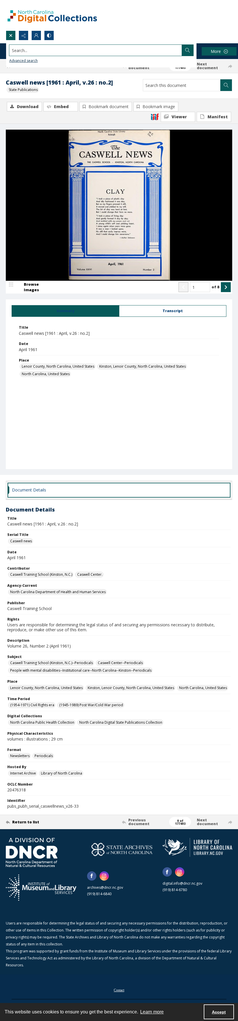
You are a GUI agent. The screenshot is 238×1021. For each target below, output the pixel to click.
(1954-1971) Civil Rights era (32, 704)
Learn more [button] (152, 1011)
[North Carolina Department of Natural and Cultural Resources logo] (31, 852)
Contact (119, 990)
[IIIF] (154, 116)
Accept (219, 1012)
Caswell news (21, 541)
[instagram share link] (104, 876)
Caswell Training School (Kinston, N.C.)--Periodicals (51, 662)
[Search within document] (226, 85)
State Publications (23, 89)
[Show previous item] (183, 287)
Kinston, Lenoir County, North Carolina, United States (142, 366)
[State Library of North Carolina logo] (197, 847)
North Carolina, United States (46, 373)
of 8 (215, 286)
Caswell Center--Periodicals (120, 662)
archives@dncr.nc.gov (105, 887)
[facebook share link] (91, 876)
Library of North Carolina (61, 773)
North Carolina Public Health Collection (42, 722)
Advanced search (23, 60)
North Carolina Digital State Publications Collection (120, 722)
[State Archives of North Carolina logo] (122, 849)
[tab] (65, 311)
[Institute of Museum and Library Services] (41, 888)
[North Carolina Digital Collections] (52, 15)
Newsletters (20, 755)
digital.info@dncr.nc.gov (182, 883)
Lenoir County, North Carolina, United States (58, 366)
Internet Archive (23, 773)
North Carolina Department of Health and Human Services (58, 591)
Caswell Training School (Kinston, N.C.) (41, 574)
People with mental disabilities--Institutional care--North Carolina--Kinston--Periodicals (81, 670)
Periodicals (44, 755)
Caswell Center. (89, 574)
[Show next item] (226, 287)
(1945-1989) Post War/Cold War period (91, 704)
